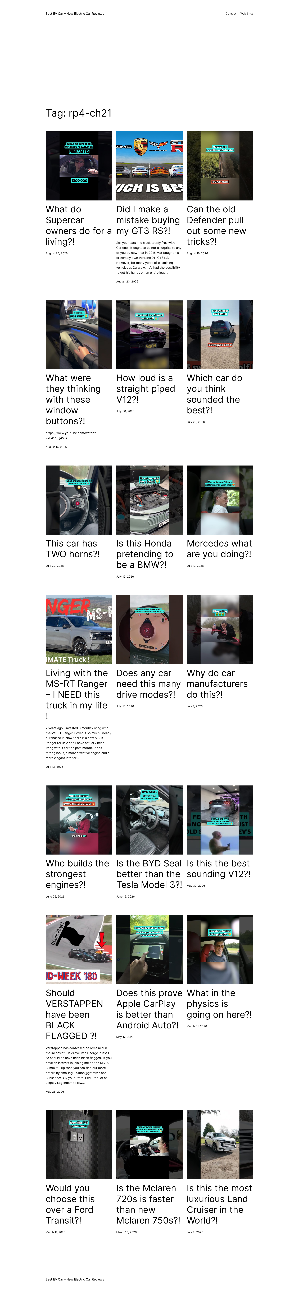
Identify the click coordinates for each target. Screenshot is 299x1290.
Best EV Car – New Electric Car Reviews (75, 13)
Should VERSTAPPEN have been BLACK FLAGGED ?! (74, 1015)
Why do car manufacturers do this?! (217, 684)
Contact (231, 13)
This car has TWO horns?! (73, 548)
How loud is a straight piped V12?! (145, 389)
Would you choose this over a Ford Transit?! (70, 1204)
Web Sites (246, 13)
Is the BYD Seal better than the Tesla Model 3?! (149, 874)
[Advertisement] (149, 61)
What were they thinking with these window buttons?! (73, 399)
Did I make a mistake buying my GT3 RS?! (148, 220)
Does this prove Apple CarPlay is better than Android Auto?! (149, 1009)
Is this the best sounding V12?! (219, 868)
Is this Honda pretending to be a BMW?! (144, 554)
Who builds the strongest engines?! (77, 874)
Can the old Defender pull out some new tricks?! (216, 225)
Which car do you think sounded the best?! (214, 394)
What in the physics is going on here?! (219, 1004)
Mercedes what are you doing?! (219, 548)
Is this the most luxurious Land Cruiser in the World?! (219, 1204)
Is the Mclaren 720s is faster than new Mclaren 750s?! (148, 1204)
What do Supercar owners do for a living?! (79, 225)
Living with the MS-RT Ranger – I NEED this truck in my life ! (77, 695)
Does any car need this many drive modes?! (148, 684)
